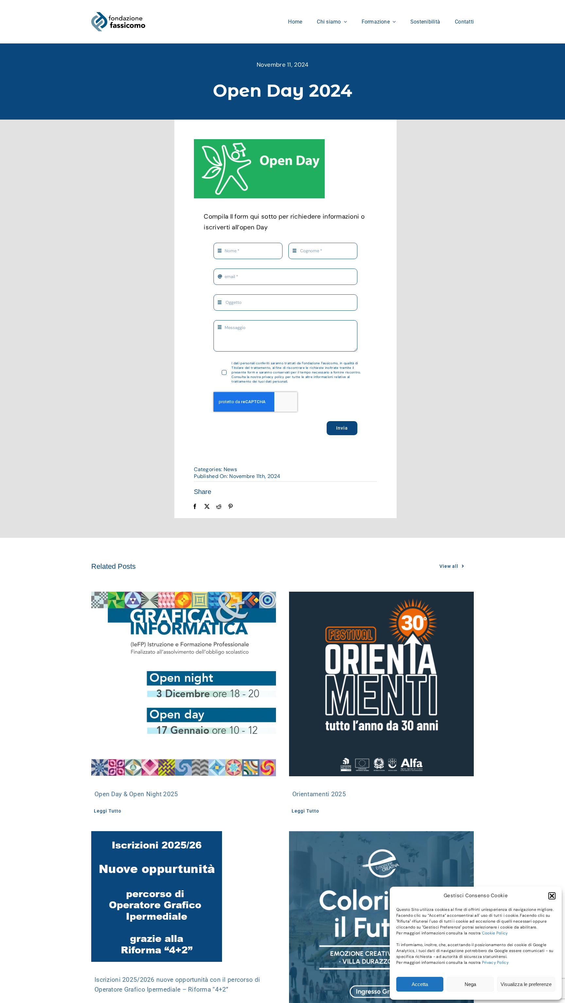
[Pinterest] (230, 506)
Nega (470, 984)
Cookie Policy (495, 933)
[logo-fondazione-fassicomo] (118, 15)
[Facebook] (195, 506)
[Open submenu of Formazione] (393, 21)
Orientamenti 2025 (319, 794)
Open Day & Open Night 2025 (136, 794)
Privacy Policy (495, 962)
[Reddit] (219, 506)
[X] (207, 506)
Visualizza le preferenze (526, 984)
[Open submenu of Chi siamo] (344, 21)
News (230, 469)
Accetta (420, 984)
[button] (552, 896)
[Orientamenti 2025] (381, 684)
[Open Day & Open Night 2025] (183, 684)
